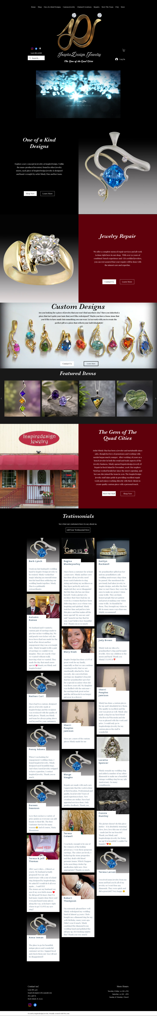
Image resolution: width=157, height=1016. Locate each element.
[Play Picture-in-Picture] (122, 115)
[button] (40, 7)
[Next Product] (155, 398)
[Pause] (30, 115)
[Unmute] (34, 115)
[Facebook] (36, 48)
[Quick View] (22, 399)
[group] (78, 398)
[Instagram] (32, 48)
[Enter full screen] (126, 115)
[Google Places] (40, 48)
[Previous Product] (1, 398)
